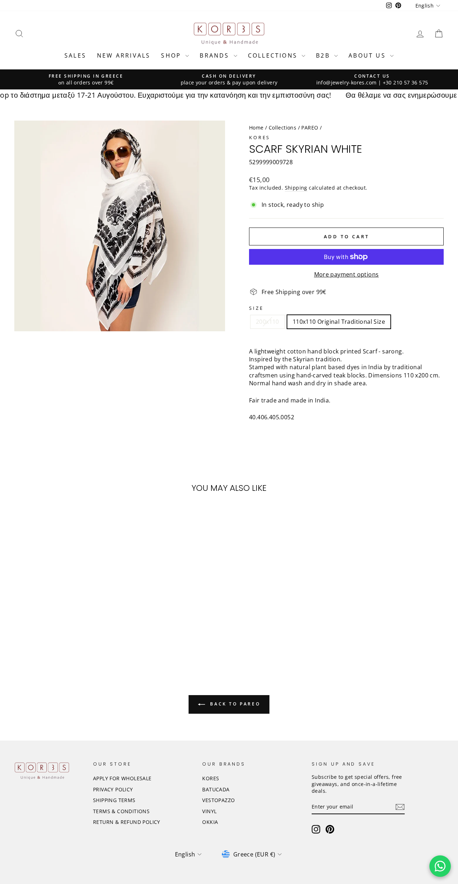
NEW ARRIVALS (123, 55)
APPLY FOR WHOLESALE (122, 778)
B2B (324, 55)
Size (256, 308)
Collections (282, 127)
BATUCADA (215, 789)
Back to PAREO (234, 704)
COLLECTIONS (274, 55)
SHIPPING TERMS (114, 800)
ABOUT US (368, 55)
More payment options (346, 274)
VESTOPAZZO (218, 800)
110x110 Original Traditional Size (339, 322)
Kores (259, 137)
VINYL (209, 811)
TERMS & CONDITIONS (121, 811)
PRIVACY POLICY (113, 789)
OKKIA (210, 822)
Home (256, 127)
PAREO (309, 127)
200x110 (267, 322)
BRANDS (216, 55)
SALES (75, 55)
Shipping (296, 187)
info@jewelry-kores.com (346, 82)
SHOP (172, 55)
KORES (210, 778)
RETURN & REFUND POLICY (126, 822)
